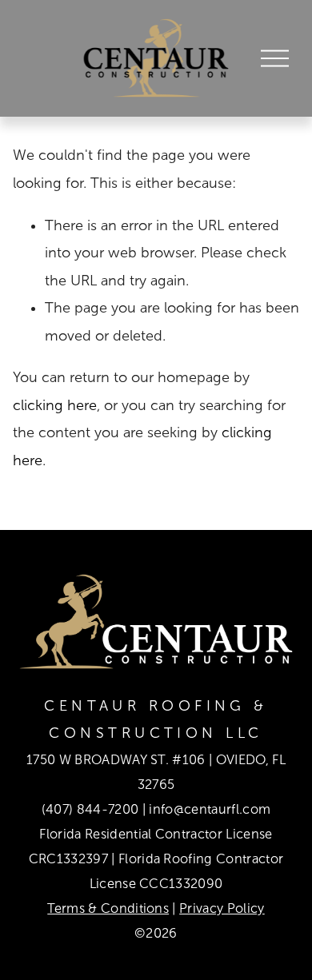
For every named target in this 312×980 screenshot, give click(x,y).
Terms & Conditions (108, 908)
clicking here (55, 405)
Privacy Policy (222, 908)
